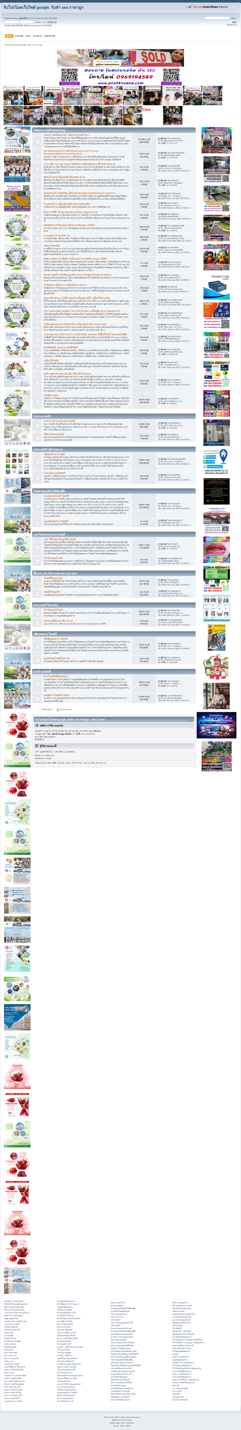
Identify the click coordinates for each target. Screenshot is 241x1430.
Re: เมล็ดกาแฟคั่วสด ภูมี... (171, 315)
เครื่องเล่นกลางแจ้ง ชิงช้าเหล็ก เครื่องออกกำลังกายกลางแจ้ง (75, 324)
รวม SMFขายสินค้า (65, 1321)
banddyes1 (176, 324)
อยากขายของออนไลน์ (65, 1387)
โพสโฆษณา (9, 1350)
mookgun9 (175, 193)
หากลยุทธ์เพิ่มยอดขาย (66, 1301)
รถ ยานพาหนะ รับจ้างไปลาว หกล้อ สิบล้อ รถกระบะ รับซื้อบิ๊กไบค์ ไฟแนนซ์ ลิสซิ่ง (85, 334)
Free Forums (127, 1420)
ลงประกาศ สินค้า (64, 1327)
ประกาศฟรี (8, 1335)
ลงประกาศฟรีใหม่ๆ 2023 (67, 1338)
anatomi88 (175, 166)
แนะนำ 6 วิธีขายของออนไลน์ (68, 1384)
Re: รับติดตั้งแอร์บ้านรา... (171, 205)
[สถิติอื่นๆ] (39, 739)
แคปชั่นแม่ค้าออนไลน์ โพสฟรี (123, 1371)
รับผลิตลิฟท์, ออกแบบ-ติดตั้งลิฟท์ (61, 347)
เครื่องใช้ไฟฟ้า (51, 360)
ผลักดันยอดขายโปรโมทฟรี (183, 1334)
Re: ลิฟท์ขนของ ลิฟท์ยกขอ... (172, 352)
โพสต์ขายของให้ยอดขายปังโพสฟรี (125, 1354)
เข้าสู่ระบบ (39, 18)
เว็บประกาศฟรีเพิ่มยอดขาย (183, 1382)
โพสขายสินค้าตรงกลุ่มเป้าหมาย (70, 1375)
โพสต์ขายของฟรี (11, 1327)
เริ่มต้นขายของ (178, 1311)
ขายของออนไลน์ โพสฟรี (56, 496)
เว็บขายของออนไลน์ (119, 1340)
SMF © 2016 (120, 1417)
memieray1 (176, 138)
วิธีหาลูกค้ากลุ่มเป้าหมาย (14, 1310)
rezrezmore (176, 262)
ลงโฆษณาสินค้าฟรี (12, 1330)
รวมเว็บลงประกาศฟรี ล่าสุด (15, 1321)
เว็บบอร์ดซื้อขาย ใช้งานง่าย (58, 621)
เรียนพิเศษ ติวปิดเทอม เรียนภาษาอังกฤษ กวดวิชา (69, 225)
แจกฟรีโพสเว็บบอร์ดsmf (67, 1358)
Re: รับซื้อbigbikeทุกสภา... (171, 339)
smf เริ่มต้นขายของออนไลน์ (122, 1334)
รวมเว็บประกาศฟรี (12, 1324)
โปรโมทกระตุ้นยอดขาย (182, 1365)
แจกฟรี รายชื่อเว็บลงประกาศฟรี (70, 1347)
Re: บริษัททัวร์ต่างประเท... (171, 660)
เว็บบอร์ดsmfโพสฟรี (54, 473)
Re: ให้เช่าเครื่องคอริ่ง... (170, 582)
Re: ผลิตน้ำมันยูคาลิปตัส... (171, 155)
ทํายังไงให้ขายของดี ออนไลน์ (15, 1304)
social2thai (175, 475)
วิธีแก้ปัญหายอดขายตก (181, 1308)
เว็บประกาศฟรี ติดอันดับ (14, 1384)
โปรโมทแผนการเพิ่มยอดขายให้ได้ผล (187, 1340)
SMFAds (115, 1420)
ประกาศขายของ (10, 1353)
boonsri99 (175, 610)
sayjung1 (175, 275)
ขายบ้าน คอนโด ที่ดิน (13, 1378)
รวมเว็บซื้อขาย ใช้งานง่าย (14, 1367)
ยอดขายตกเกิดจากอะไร (182, 1348)
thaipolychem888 (178, 459)
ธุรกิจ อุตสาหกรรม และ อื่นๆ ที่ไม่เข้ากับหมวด (67, 373)
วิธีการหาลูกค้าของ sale (14, 1307)
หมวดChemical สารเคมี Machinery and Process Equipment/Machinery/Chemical (71, 152)
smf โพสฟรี (115, 1320)
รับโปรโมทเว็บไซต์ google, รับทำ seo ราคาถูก (44, 7)
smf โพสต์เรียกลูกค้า (119, 1377)
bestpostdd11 (177, 300)
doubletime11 (176, 313)
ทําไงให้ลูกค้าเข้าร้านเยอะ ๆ (68, 1304)
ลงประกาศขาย (10, 1344)
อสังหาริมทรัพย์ (51, 245)
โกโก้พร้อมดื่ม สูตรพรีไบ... (171, 523)
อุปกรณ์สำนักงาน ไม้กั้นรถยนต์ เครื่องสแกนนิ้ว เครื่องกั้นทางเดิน (77, 298)
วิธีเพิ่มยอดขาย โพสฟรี (55, 639)
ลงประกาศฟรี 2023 (12, 1398)
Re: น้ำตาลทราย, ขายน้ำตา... (173, 461)
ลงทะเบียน (52, 18)
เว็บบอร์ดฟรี (177, 1325)
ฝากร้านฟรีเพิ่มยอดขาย (56, 676)
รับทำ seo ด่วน (117, 1317)
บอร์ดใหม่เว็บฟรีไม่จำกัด (57, 658)
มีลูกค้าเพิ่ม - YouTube (181, 1331)
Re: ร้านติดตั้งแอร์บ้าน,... (171, 365)
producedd (175, 349)
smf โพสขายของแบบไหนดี (122, 1363)
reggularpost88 (177, 226)
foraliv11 (174, 203)
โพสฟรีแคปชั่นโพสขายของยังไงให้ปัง (126, 1365)
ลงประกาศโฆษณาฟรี (13, 1395)
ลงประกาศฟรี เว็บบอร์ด (66, 1367)
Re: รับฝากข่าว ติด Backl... (172, 168)
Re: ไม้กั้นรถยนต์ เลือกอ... (171, 302)
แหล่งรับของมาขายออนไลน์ (183, 1314)
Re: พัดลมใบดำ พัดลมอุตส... (172, 183)
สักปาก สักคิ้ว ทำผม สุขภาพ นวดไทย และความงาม (70, 212)
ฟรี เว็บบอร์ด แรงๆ (64, 1373)
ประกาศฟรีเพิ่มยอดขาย (181, 1371)
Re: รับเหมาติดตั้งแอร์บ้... (171, 437)
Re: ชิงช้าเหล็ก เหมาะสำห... (172, 425)
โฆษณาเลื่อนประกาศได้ (67, 1378)
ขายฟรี (175, 1354)
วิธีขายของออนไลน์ (54, 434)
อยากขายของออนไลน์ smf (121, 1328)
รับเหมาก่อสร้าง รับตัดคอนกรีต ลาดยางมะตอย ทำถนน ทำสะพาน (77, 274)
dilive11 (174, 287)
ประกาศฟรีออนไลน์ (65, 1324)
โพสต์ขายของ (51, 395)
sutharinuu (175, 657)
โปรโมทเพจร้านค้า (53, 558)
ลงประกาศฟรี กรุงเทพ (13, 1390)
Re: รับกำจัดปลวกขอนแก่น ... (172, 289)
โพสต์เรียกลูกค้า (52, 592)
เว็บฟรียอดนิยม (10, 1347)
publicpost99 (176, 236)
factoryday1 (176, 336)
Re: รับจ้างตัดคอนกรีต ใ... (171, 277)
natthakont (175, 591)
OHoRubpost (176, 696)
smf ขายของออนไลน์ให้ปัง (121, 1382)
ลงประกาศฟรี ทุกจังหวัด (14, 1370)
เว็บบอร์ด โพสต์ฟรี (64, 1330)
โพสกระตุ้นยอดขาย (180, 1303)
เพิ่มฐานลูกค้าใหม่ (11, 1318)
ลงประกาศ (8, 1361)
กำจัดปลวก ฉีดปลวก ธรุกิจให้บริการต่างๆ (65, 285)
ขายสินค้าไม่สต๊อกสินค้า (120, 1311)
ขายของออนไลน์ (63, 1381)
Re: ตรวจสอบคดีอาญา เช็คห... (173, 238)
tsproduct (175, 681)
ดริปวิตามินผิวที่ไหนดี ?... (171, 216)
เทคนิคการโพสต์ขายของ (57, 695)
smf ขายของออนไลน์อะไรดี (122, 1323)
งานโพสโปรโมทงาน (65, 1315)
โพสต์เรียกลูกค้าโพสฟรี (120, 1380)
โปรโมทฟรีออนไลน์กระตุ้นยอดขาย (186, 1368)
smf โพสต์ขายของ (118, 1385)
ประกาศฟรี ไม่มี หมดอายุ (14, 1381)
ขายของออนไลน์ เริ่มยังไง (67, 1392)
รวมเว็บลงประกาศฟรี (13, 1401)
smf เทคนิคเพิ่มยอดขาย (120, 1400)
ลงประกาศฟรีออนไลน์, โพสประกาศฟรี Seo (66, 135)
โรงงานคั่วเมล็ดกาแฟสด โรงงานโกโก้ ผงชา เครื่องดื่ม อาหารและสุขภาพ (81, 311)
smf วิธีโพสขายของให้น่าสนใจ (60, 539)
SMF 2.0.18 (108, 1417)
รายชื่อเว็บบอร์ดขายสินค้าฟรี (69, 1364)
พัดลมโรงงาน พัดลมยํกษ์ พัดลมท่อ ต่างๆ (64, 177)
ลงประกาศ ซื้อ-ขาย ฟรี (66, 1333)
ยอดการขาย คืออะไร (180, 1357)
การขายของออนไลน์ (65, 1398)
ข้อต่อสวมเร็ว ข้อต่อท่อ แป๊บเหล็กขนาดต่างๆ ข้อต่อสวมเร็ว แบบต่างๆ (79, 193)
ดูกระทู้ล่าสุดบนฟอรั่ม (45, 737)
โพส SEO (176, 1394)
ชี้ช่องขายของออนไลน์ (66, 1395)
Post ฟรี (175, 1385)
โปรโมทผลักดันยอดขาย (182, 1337)
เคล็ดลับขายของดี (64, 1310)
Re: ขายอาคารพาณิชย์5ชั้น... (172, 250)
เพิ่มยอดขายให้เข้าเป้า (181, 1323)
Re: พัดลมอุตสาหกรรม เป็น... (172, 141)
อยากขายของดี (117, 1306)
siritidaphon (39, 758)
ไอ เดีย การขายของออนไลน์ (122, 1337)
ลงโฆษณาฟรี (177, 1397)
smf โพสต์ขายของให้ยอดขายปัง (124, 1351)
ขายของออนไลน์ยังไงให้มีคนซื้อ (123, 1308)
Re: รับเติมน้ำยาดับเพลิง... (171, 477)
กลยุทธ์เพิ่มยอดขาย (65, 1307)
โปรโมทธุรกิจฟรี (64, 1341)
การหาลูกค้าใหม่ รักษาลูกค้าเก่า (17, 1313)
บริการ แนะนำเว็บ (11, 1358)
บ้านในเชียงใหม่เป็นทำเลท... (172, 593)
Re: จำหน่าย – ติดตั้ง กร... (171, 683)
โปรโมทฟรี (177, 1328)
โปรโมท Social (63, 1350)
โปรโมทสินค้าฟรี (64, 1344)
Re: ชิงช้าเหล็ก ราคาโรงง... (172, 327)
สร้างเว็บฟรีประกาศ (65, 1401)
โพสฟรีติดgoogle (53, 578)
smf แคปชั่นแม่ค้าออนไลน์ (121, 1368)
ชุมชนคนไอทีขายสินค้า (66, 1335)
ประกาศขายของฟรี (180, 1388)
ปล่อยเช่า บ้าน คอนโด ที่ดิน (15, 1375)
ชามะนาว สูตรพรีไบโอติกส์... (172, 622)
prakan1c (175, 180)
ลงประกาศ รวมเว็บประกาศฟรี (59, 421)
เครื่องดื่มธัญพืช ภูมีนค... (170, 561)
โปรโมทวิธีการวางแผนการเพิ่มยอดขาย (188, 1342)
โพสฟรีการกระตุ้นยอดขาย (183, 1363)
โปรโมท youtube (64, 1353)
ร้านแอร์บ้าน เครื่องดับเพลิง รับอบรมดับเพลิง (67, 204)
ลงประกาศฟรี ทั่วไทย (12, 1392)
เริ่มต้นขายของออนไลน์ (66, 1390)
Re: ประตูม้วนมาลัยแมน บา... (173, 613)
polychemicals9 (177, 153)
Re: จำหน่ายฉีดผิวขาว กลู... (172, 401)
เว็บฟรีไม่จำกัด (10, 1338)
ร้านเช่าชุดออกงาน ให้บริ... (171, 264)
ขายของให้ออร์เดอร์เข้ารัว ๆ (122, 1374)
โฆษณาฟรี (8, 1333)
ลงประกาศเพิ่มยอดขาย (181, 1374)
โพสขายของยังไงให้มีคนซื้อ (121, 1360)
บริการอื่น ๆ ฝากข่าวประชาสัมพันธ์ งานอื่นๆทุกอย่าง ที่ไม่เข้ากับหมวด (79, 164)
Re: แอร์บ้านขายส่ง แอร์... (171, 546)
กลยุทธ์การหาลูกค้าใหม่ (13, 1301)
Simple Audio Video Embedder (121, 1423)
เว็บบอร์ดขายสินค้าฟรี (66, 1370)
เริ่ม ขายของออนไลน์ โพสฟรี (122, 1342)
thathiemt (175, 214)
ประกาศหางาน (10, 1355)
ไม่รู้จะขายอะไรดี (118, 1303)
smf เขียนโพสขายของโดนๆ (122, 1388)
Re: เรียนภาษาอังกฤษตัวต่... (172, 228)
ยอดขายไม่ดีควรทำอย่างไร (183, 1345)
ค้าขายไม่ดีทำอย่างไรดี (66, 1313)
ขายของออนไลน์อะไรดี (181, 1317)
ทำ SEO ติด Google (12, 1341)
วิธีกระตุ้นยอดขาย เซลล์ (182, 1306)
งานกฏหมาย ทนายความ (57, 235)
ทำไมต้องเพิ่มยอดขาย (181, 1351)
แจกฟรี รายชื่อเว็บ (64, 1355)
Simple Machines (133, 1417)
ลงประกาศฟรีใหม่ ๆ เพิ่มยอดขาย (185, 1380)
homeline (175, 247)
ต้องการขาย (9, 1373)
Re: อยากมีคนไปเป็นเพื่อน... (172, 698)
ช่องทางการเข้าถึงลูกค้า (13, 1315)
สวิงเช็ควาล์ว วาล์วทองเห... (171, 196)
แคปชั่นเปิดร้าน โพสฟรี (56, 521)
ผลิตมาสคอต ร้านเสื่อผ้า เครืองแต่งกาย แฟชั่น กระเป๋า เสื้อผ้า (75, 258)
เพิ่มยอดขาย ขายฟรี (54, 454)
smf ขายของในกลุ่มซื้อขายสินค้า (124, 1357)
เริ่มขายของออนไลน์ (119, 1314)
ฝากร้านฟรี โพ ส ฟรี (12, 1387)
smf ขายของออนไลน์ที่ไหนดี (122, 1345)
